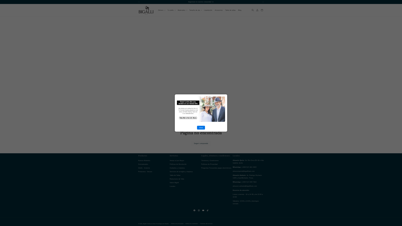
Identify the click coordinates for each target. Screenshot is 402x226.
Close (201, 127)
